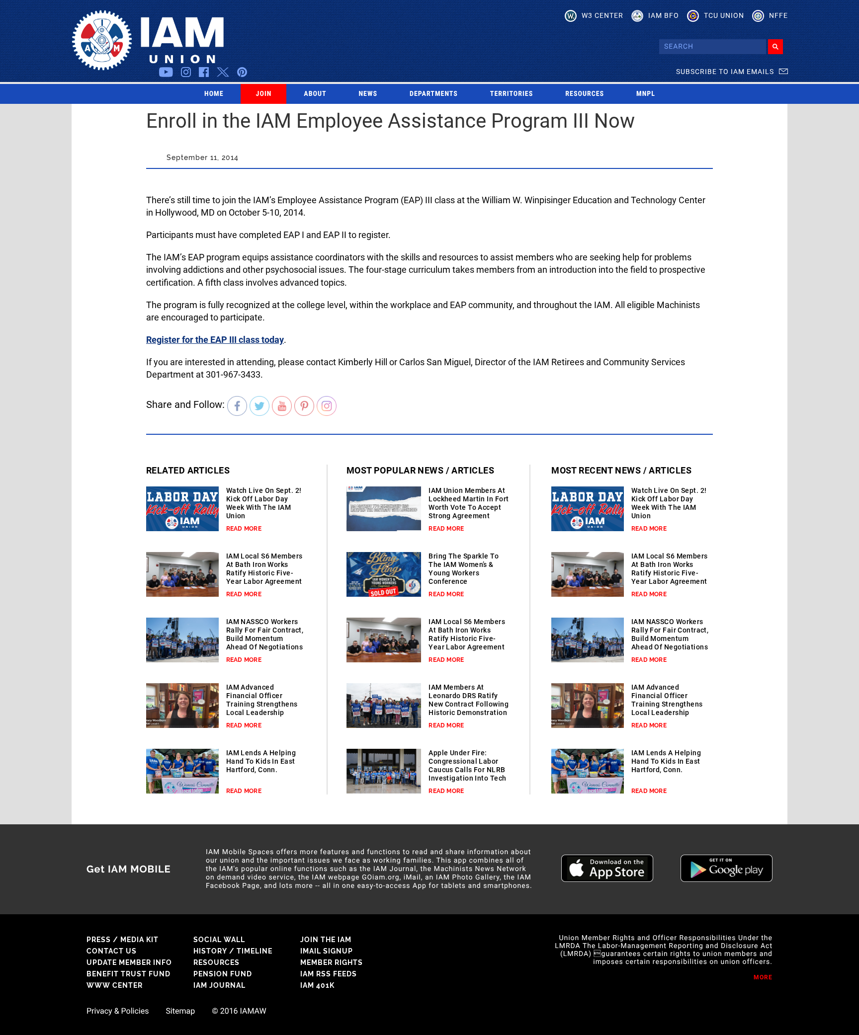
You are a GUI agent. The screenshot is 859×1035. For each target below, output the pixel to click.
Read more (243, 528)
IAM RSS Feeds (328, 974)
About (315, 94)
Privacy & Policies (117, 1011)
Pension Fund (222, 974)
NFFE (778, 15)
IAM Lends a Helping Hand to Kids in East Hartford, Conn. (261, 761)
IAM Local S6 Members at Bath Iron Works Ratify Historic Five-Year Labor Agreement (264, 568)
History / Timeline (232, 951)
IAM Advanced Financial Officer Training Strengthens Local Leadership (262, 700)
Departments (434, 94)
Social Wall (219, 940)
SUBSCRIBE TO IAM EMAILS (725, 72)
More (763, 977)
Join (264, 94)
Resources (584, 94)
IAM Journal (219, 985)
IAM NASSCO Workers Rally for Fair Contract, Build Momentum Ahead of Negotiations (265, 634)
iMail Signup (326, 951)
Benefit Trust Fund (128, 974)
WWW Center (114, 985)
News (368, 94)
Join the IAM (325, 940)
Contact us (111, 951)
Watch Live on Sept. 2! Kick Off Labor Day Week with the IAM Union (264, 503)
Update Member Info (129, 962)
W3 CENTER (602, 15)
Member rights (331, 962)
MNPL (645, 94)
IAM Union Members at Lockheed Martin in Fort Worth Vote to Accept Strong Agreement (469, 503)
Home (214, 94)
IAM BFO (663, 15)
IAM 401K (317, 985)
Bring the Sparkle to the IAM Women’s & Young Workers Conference (464, 568)
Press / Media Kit (122, 940)
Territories (511, 94)
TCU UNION (724, 15)
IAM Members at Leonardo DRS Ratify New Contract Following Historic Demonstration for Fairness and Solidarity (469, 708)
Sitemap (180, 1011)
